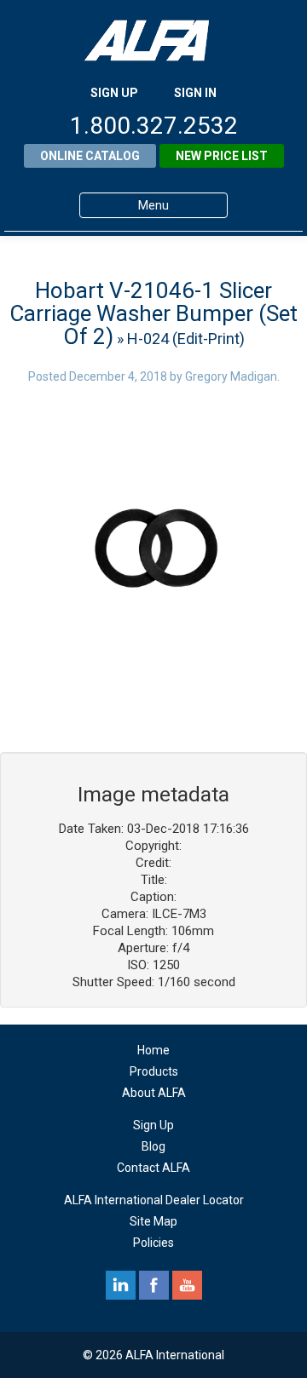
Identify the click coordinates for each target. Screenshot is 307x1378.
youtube (187, 1285)
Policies (153, 1242)
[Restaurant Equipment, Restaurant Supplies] (153, 40)
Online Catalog (90, 156)
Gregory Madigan (231, 376)
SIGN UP (114, 93)
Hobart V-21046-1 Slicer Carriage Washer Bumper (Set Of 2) (153, 313)
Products (154, 1071)
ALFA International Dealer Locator (154, 1200)
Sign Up (153, 1125)
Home (153, 1050)
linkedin (121, 1285)
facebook (154, 1285)
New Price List (222, 156)
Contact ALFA (153, 1167)
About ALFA (154, 1093)
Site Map (153, 1221)
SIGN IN (195, 93)
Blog (153, 1146)
